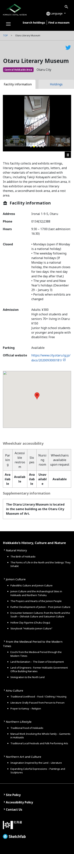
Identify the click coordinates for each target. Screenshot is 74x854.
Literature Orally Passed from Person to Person (37, 702)
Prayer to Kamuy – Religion (25, 708)
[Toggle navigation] (8, 24)
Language (54, 13)
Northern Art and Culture (23, 757)
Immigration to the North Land (27, 677)
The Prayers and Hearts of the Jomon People (36, 601)
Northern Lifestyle (18, 722)
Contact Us (14, 809)
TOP (5, 35)
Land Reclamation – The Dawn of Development (37, 661)
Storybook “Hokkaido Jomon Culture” (31, 628)
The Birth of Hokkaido (22, 556)
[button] (31, 146)
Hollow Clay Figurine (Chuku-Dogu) (30, 622)
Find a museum (58, 22)
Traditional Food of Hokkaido (26, 728)
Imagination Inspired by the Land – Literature (36, 762)
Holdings (56, 84)
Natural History (16, 550)
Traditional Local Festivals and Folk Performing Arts (39, 743)
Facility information (18, 84)
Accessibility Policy (19, 802)
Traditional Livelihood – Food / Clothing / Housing (38, 696)
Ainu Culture (14, 690)
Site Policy (13, 795)
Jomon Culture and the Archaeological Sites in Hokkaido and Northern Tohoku (36, 593)
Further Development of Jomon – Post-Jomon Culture (40, 607)
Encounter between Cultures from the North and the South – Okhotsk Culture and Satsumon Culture (40, 614)
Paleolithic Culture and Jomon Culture (31, 585)
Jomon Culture (16, 579)
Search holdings (34, 22)
